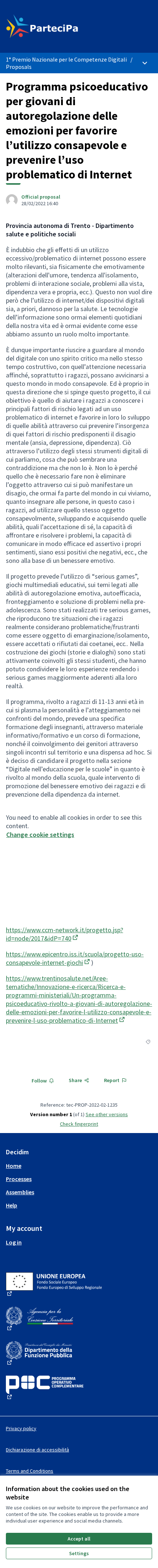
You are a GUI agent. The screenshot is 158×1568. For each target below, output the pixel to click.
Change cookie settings (40, 834)
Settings (79, 1553)
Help (11, 1205)
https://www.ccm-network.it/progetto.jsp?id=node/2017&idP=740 (64, 934)
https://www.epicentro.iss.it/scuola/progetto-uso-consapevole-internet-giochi (75, 958)
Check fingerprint (79, 1124)
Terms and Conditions (29, 1471)
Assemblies (20, 1192)
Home (13, 1165)
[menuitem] (79, 1165)
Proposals (19, 66)
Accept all (79, 1538)
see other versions (107, 1114)
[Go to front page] (60, 26)
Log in (14, 1242)
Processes (19, 1179)
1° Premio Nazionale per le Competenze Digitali (66, 59)
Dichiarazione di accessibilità (37, 1449)
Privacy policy (21, 1428)
